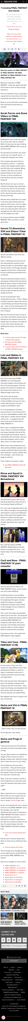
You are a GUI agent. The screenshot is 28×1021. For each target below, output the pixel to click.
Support (20, 967)
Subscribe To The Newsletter (14, 946)
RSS (22, 992)
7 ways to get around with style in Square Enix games (15, 338)
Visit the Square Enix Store (14, 847)
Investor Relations (21, 999)
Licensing (17, 982)
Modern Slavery (8, 977)
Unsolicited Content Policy (12, 974)
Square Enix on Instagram (13, 879)
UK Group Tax (17, 977)
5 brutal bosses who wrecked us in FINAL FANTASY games (16, 348)
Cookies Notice (9, 982)
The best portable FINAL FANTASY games (13, 343)
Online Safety (20, 989)
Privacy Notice (17, 972)
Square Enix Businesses (8, 999)
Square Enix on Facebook (13, 877)
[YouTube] (14, 940)
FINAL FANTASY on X (12, 865)
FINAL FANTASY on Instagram (15, 870)
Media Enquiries (19, 979)
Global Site (11, 969)
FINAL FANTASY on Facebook (15, 868)
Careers (13, 967)
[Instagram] (25, 940)
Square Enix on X (11, 875)
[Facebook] (3, 940)
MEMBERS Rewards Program (11, 992)
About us (6, 967)
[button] (3, 1017)
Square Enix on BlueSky (13, 882)
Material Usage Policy (7, 979)
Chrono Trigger (15, 800)
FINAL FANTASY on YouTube (14, 872)
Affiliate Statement (12, 987)
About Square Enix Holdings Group (12, 997)
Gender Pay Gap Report (8, 989)
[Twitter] (9, 940)
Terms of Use (7, 972)
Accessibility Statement (12, 984)
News (18, 969)
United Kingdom (14, 960)
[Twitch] (19, 940)
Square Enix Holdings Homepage (12, 994)
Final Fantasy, (13, 34)
